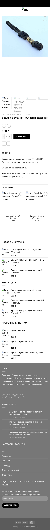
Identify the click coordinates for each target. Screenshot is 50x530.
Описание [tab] (6, 153)
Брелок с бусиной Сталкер (13, 217)
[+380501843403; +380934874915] (27, 3)
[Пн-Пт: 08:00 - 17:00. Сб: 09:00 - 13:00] (23, 3)
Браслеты (6, 456)
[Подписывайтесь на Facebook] (4, 396)
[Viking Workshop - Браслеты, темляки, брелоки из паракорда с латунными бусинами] (25, 9)
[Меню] (3, 10)
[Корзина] (46, 9)
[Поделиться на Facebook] (4, 144)
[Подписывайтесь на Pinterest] (22, 396)
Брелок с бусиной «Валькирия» (37, 217)
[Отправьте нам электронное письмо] (17, 396)
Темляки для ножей (10, 470)
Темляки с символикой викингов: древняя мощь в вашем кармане (28, 433)
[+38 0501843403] (31, 3)
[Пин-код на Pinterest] (8, 144)
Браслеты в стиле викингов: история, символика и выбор (25, 413)
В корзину (22, 136)
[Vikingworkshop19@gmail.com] (19, 3)
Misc (4, 452)
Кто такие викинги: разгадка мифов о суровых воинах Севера (25, 423)
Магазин (16, 114)
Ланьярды (6, 465)
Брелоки (26, 114)
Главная (5, 114)
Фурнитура (7, 475)
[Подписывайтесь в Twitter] (13, 396)
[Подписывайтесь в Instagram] (8, 396)
